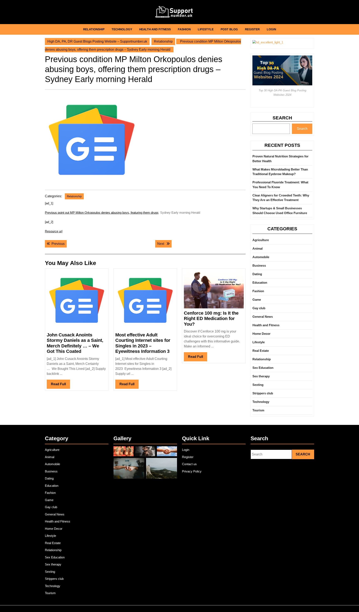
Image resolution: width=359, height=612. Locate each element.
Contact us (189, 464)
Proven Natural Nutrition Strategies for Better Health (280, 159)
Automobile (260, 257)
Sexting (257, 384)
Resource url (53, 231)
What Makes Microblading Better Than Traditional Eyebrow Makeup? (280, 172)
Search (282, 117)
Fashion (184, 29)
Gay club (258, 308)
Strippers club (262, 393)
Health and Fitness (155, 29)
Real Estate (260, 350)
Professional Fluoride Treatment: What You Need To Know (280, 184)
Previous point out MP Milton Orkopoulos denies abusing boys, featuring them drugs (102, 212)
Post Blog (229, 29)
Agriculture (260, 240)
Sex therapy (261, 376)
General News (262, 316)
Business (259, 265)
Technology (122, 29)
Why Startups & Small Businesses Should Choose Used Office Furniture (279, 210)
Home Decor (261, 333)
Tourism (258, 410)
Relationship (94, 29)
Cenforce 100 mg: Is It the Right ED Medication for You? (211, 318)
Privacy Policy (192, 471)
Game (256, 299)
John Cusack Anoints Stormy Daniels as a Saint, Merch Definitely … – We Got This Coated (75, 343)
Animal (257, 248)
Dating (257, 274)
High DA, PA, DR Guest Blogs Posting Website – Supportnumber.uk (97, 41)
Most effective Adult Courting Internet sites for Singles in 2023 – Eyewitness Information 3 (142, 343)
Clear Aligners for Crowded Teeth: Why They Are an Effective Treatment (280, 198)
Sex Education (262, 367)
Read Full (60, 385)
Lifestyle (206, 29)
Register (252, 29)
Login (271, 29)
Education (259, 282)
